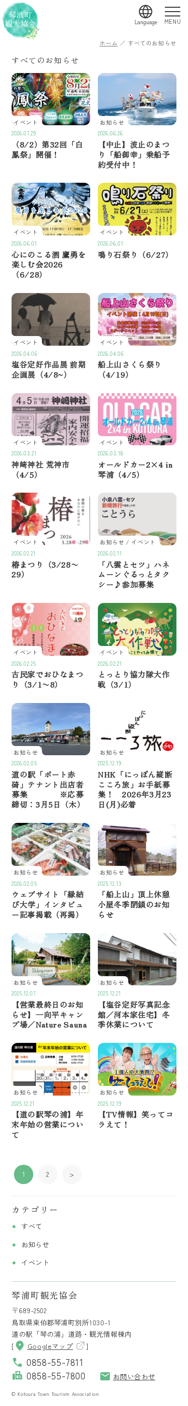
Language (145, 22)
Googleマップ (43, 1346)
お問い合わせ (127, 1376)
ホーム (108, 43)
